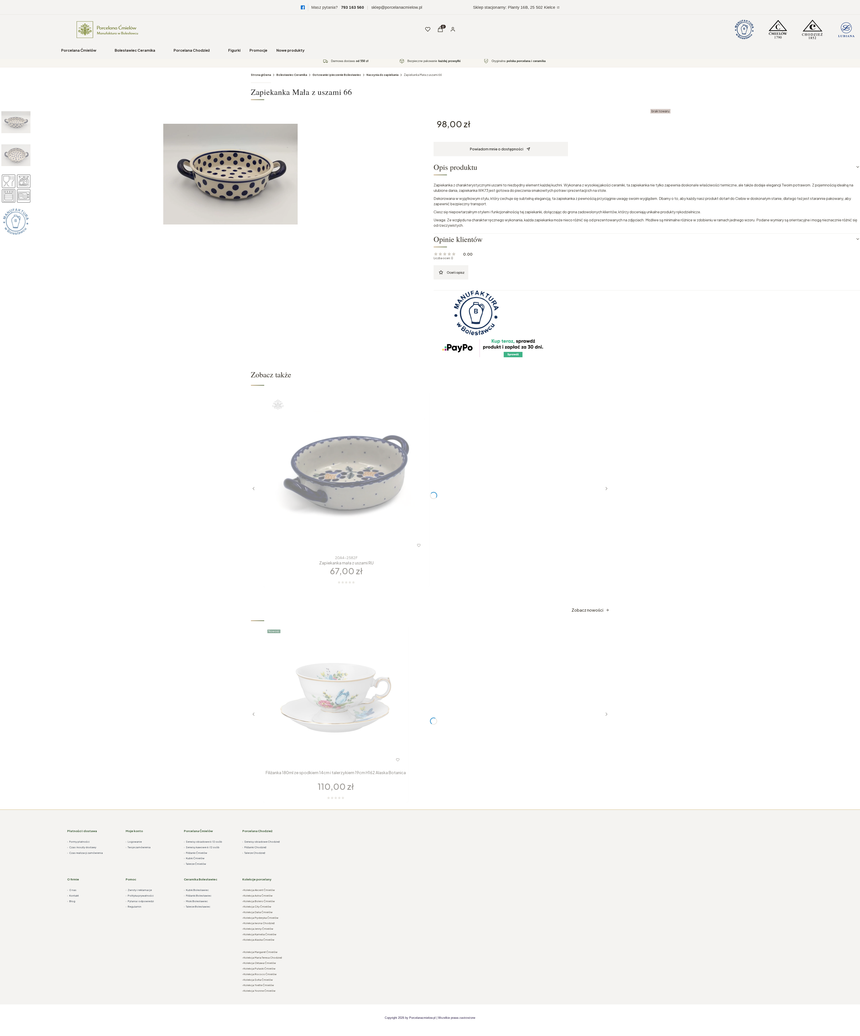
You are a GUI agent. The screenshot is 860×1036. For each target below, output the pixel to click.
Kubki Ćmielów (194, 858)
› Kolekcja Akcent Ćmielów (258, 890)
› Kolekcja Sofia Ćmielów (257, 979)
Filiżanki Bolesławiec (197, 895)
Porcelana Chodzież (192, 50)
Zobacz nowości (587, 610)
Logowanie (134, 841)
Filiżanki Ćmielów (195, 852)
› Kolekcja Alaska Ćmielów (258, 939)
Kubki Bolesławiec (196, 890)
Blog (71, 901)
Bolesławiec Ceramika (135, 50)
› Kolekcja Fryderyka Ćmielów (260, 917)
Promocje (258, 50)
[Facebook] (303, 7)
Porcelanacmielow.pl (422, 1017)
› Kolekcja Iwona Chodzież (258, 923)
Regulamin (133, 906)
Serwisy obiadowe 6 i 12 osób (203, 841)
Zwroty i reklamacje (139, 890)
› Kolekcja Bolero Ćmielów (258, 901)
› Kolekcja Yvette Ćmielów (258, 985)
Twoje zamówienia (138, 847)
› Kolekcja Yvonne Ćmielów (258, 990)
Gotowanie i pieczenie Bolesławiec (336, 75)
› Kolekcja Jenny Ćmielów (257, 928)
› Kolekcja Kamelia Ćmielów (259, 934)
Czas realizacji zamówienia (85, 852)
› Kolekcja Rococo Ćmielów (259, 974)
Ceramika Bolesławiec (200, 879)
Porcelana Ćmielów (78, 50)
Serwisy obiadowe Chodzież (261, 841)
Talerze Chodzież (253, 852)
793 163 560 (352, 7)
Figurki (234, 50)
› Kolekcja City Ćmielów (256, 906)
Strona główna (261, 75)
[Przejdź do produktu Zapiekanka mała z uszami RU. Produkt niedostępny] (346, 472)
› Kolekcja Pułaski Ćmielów (258, 968)
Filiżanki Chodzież (254, 847)
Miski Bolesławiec (196, 901)
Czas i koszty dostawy (81, 847)
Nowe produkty (290, 50)
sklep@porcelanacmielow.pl (396, 7)
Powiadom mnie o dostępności (496, 149)
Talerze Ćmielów (195, 863)
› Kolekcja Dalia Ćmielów (257, 912)
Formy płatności (78, 841)
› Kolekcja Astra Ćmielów (257, 895)
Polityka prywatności (140, 895)
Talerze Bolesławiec (197, 906)
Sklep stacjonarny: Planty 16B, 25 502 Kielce (514, 7)
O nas (71, 890)
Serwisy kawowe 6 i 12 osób (201, 847)
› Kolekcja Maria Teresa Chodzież (262, 957)
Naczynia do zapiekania (382, 75)
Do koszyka (326, 760)
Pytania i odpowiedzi (140, 901)
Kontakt (73, 895)
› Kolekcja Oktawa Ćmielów (259, 962)
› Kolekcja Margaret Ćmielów (259, 952)
